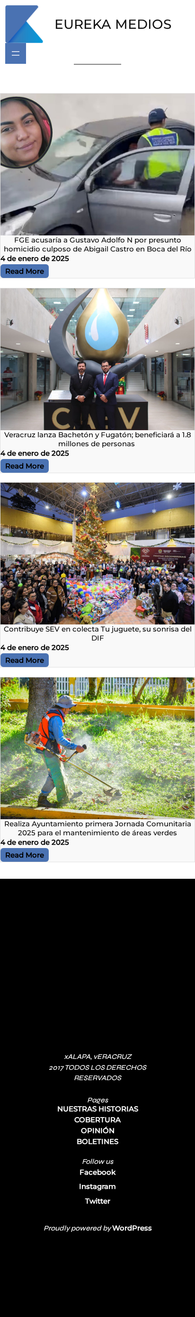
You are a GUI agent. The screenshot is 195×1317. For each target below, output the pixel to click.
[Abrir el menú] (15, 53)
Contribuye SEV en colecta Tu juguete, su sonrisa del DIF (98, 633)
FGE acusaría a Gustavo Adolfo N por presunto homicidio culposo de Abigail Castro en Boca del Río (98, 244)
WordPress (132, 1227)
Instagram (97, 1186)
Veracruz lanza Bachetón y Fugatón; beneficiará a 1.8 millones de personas (97, 439)
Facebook (97, 1172)
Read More (24, 271)
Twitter (97, 1200)
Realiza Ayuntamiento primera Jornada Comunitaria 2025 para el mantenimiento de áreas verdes (97, 828)
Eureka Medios (112, 24)
